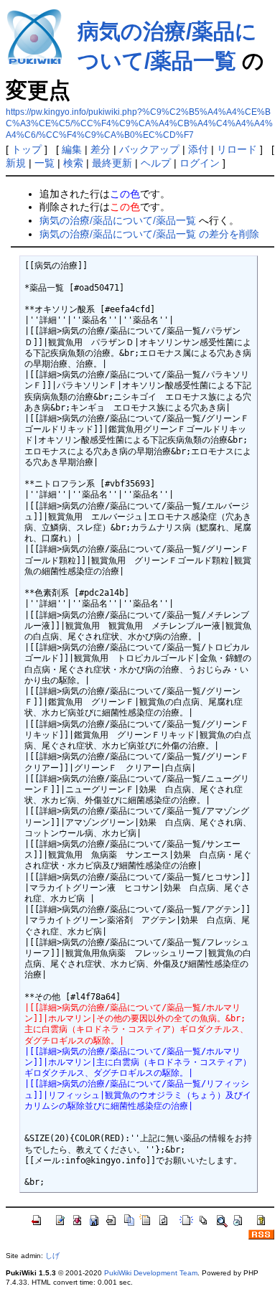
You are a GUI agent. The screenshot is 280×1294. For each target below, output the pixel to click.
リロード (237, 149)
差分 (100, 149)
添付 (198, 149)
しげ (52, 1256)
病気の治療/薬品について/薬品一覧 (117, 220)
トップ (26, 149)
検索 (73, 163)
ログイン (199, 163)
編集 (72, 149)
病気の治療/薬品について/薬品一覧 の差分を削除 (149, 234)
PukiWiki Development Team (150, 1273)
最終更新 (112, 163)
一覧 (44, 163)
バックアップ (149, 149)
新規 (16, 163)
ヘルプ (156, 163)
